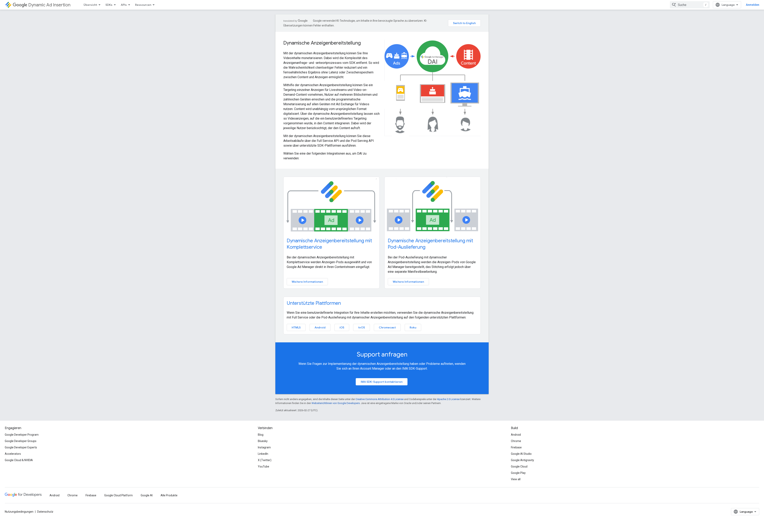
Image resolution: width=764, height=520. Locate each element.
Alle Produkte (169, 495)
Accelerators (13, 453)
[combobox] (690, 4)
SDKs (108, 5)
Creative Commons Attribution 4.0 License (379, 399)
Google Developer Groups (20, 441)
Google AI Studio (521, 453)
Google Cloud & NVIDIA (19, 460)
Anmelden (752, 4)
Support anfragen (382, 354)
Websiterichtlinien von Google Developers (336, 403)
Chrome (516, 441)
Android (320, 327)
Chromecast (387, 327)
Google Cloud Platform (118, 495)
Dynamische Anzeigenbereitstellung (322, 43)
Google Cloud (519, 466)
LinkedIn (263, 453)
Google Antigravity (522, 460)
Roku (413, 327)
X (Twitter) (264, 460)
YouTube (263, 466)
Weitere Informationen (307, 281)
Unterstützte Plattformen (314, 303)
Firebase (516, 447)
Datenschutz (45, 511)
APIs (124, 5)
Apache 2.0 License (448, 399)
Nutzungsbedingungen (19, 511)
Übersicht (90, 5)
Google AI (147, 495)
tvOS (361, 327)
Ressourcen (143, 5)
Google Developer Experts (21, 447)
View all (515, 479)
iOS (341, 327)
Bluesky (263, 441)
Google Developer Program (22, 434)
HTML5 (296, 327)
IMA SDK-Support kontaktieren (381, 382)
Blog (260, 434)
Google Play (518, 472)
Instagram (264, 447)
